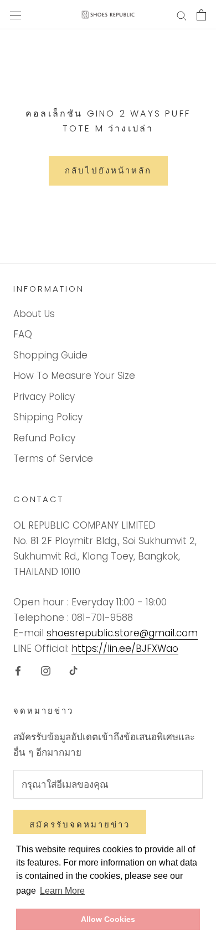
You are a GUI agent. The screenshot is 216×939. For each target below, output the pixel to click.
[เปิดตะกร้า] (201, 14)
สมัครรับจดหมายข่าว (79, 824)
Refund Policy (44, 438)
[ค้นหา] (182, 15)
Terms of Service (53, 458)
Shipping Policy (48, 417)
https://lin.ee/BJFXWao (124, 648)
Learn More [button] (62, 890)
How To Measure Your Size (74, 375)
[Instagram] (45, 670)
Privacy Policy (44, 396)
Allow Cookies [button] (108, 919)
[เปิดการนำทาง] (15, 14)
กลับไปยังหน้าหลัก (108, 170)
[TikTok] (73, 670)
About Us (34, 313)
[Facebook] (18, 670)
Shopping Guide (50, 355)
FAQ (22, 334)
